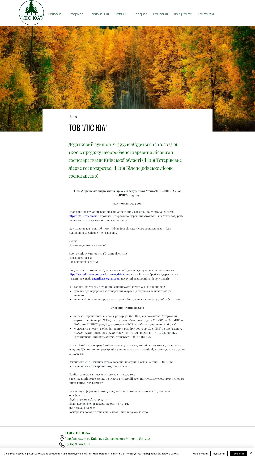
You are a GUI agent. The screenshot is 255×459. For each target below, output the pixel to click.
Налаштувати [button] (200, 453)
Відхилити (219, 453)
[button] (183, 14)
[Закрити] (251, 453)
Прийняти (238, 453)
